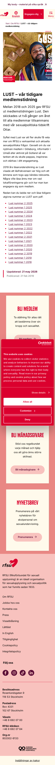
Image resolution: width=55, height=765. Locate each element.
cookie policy (23, 377)
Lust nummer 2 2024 (21, 211)
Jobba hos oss (10, 602)
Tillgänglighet (10, 639)
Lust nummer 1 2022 (20, 232)
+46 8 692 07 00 (12, 720)
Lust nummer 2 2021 (20, 236)
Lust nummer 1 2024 (20, 215)
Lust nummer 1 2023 (20, 224)
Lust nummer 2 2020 (21, 245)
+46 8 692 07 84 (12, 729)
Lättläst (6, 627)
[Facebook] (5, 673)
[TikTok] (23, 673)
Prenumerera (25, 537)
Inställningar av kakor (27, 760)
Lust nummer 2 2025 (21, 203)
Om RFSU (15, 23)
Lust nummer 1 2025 (20, 207)
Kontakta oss (9, 608)
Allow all (27, 401)
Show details (39, 392)
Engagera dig (31, 14)
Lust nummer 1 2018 (20, 262)
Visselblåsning (10, 621)
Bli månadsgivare (25, 469)
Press (5, 614)
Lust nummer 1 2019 (20, 257)
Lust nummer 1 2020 (20, 249)
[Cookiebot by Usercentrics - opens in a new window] (38, 343)
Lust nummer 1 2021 (20, 241)
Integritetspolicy (11, 651)
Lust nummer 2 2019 (20, 253)
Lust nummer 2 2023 (21, 220)
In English (7, 633)
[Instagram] (14, 673)
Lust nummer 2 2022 (21, 228)
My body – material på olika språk (26, 4)
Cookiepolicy (10, 645)
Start (7, 23)
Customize (25, 410)
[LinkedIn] (31, 673)
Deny (27, 419)
